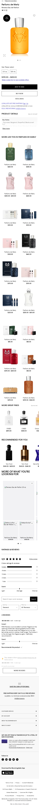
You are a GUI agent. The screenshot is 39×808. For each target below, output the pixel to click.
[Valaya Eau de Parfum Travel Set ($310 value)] (10, 210)
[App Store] (8, 773)
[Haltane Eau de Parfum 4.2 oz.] (10, 151)
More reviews (19, 670)
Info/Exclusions (21, 108)
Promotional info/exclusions (17, 747)
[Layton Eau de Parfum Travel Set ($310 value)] (28, 210)
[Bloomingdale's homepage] (2, 1)
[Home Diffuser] (10, 385)
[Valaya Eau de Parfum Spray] (28, 297)
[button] (19, 38)
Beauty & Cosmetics (11, 1)
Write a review (33, 559)
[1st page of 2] (18, 543)
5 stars (4, 567)
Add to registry (19, 98)
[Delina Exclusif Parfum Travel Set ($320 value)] (10, 239)
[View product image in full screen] (4, 55)
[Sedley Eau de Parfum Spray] (28, 151)
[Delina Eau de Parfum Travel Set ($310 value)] (28, 268)
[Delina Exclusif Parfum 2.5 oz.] (28, 181)
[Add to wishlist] (34, 15)
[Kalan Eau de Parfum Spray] (10, 356)
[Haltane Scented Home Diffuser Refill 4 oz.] (10, 326)
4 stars (4, 570)
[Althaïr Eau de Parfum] (28, 385)
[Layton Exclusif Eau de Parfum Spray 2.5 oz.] (10, 268)
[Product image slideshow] (19, 38)
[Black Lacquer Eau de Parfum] (9, 452)
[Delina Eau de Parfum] (10, 181)
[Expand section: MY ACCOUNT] (19, 716)
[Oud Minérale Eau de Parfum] (24, 452)
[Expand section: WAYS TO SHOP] (19, 725)
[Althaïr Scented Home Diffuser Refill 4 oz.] (28, 356)
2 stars (4, 578)
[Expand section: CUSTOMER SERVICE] (19, 711)
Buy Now (19, 93)
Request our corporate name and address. (19, 800)
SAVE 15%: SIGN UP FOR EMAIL (19, 686)
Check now (29, 747)
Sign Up (25, 103)
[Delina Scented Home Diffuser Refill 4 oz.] (28, 326)
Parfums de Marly (10, 4)
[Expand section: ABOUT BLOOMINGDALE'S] (19, 720)
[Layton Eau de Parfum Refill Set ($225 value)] (10, 297)
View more (6, 128)
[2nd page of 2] (20, 543)
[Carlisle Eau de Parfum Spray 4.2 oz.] (28, 239)
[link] (10, 165)
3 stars (4, 574)
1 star (4, 581)
